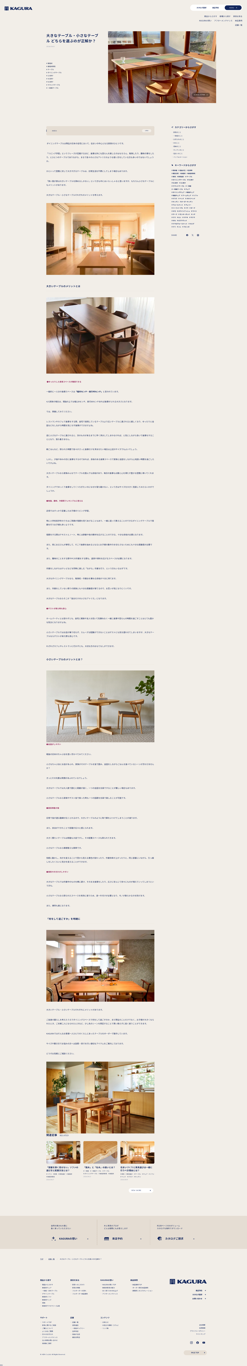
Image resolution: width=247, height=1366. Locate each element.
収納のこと (177, 146)
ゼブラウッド (182, 220)
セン (179, 217)
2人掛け (183, 183)
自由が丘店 (76, 1334)
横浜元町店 (76, 1337)
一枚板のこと (178, 136)
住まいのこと (178, 153)
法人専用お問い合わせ (50, 1340)
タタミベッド (191, 198)
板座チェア (190, 192)
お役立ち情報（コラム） (110, 1325)
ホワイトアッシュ (184, 211)
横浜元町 (176, 173)
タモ (174, 211)
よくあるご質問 (47, 1331)
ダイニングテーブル (179, 180)
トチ (193, 214)
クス (174, 217)
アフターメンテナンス (110, 1294)
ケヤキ (186, 217)
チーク (175, 214)
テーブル (189, 177)
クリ (174, 227)
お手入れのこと (178, 139)
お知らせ (105, 1322)
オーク (193, 208)
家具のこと (177, 132)
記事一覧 (51, 1259)
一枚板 (189, 186)
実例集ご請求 (46, 1343)
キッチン (176, 202)
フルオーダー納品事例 (80, 1294)
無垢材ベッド (46, 1300)
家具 (174, 177)
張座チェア (176, 195)
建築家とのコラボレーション (142, 1291)
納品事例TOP (137, 1285)
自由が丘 (183, 170)
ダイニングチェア (178, 192)
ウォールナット (178, 205)
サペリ (194, 211)
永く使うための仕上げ (110, 1291)
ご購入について (47, 1328)
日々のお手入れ (47, 1334)
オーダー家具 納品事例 (140, 1288)
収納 (43, 1303)
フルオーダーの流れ (79, 1291)
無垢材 (183, 173)
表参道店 (75, 1325)
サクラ (193, 217)
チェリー (188, 205)
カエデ (192, 224)
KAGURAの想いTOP (109, 1285)
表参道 (175, 170)
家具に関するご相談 (49, 1325)
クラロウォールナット (180, 224)
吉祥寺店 (75, 1331)
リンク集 (105, 1328)
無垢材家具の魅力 (108, 1288)
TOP (41, 1259)
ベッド (182, 198)
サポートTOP (47, 1322)
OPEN (146, 131)
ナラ (186, 208)
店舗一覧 (75, 1322)
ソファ (196, 195)
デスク (175, 198)
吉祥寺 (190, 170)
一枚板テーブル (178, 189)
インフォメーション (180, 157)
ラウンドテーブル (178, 186)
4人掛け (191, 180)
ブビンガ (186, 227)
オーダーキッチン (187, 202)
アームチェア (187, 195)
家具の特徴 (76, 1288)
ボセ (174, 220)
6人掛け (175, 183)
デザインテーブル (48, 1294)
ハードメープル (178, 208)
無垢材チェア (46, 1288)
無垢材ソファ (46, 1297)
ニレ (179, 227)
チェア (187, 189)
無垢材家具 (191, 173)
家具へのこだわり (78, 1285)
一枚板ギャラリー (78, 1328)
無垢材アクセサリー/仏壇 (51, 1306)
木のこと (176, 143)
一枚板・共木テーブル (50, 1291)
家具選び (181, 177)
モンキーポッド (185, 214)
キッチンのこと (178, 150)
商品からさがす (47, 1285)
